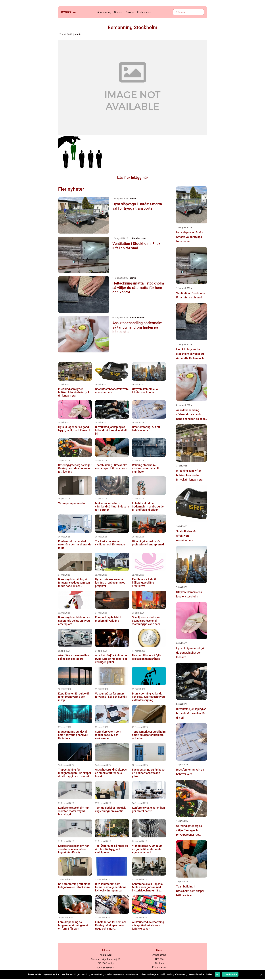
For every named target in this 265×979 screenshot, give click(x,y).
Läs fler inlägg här (132, 177)
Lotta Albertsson (138, 238)
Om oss (118, 12)
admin (77, 34)
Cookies (129, 12)
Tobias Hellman (137, 317)
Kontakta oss (144, 12)
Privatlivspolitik (230, 974)
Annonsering (104, 12)
